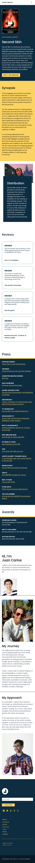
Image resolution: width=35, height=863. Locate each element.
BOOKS (5, 824)
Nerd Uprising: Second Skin (11, 444)
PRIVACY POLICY (7, 845)
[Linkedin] (7, 810)
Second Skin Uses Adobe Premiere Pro (15, 411)
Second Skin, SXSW (8, 482)
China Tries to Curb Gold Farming (13, 364)
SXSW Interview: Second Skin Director (15, 489)
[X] (18, 810)
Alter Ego (5, 378)
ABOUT (5, 819)
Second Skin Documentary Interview (14, 468)
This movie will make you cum (12, 451)
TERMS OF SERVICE (8, 843)
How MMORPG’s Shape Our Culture (14, 475)
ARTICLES (6, 827)
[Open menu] (31, 2)
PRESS (5, 831)
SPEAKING (6, 822)
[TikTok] (11, 810)
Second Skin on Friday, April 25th (13, 437)
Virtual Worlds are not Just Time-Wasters (16, 371)
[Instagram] (4, 810)
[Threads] (14, 810)
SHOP (4, 829)
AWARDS (5, 834)
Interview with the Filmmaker (12, 385)
